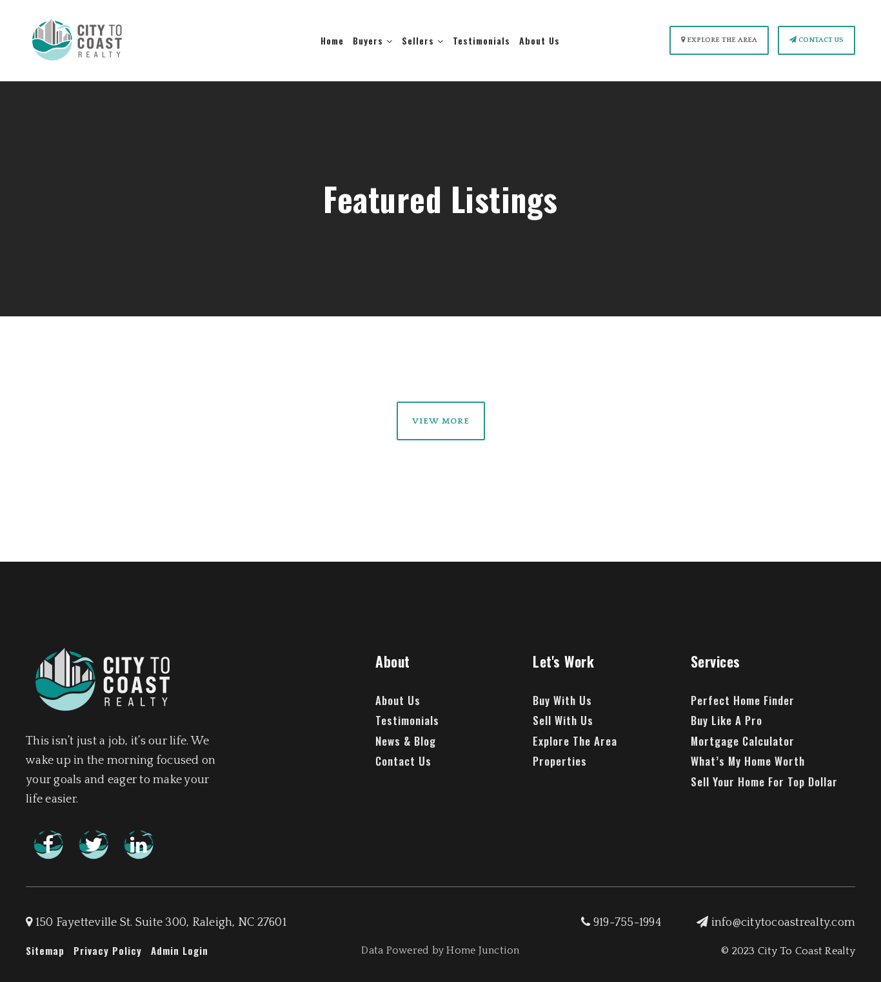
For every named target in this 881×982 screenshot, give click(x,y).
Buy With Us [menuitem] (562, 700)
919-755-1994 (626, 922)
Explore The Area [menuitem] (575, 741)
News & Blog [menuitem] (405, 741)
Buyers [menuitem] (369, 40)
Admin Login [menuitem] (179, 950)
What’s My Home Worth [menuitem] (748, 761)
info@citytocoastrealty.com (783, 922)
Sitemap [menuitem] (45, 950)
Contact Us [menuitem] (403, 761)
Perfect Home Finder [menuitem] (743, 700)
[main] (440, 255)
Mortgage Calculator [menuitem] (743, 741)
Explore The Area (721, 40)
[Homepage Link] (77, 40)
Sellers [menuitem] (419, 40)
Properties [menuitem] (560, 761)
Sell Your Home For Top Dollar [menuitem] (764, 781)
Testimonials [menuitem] (481, 40)
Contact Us (820, 40)
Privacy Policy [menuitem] (108, 950)
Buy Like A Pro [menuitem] (726, 720)
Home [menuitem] (332, 40)
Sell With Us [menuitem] (563, 720)
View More (441, 420)
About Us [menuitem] (539, 40)
